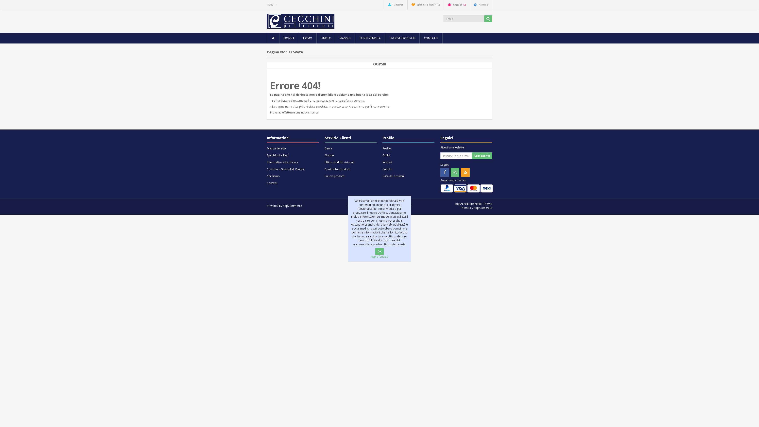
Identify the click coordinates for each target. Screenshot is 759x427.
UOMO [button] (307, 38)
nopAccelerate (483, 208)
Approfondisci (379, 256)
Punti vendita (370, 38)
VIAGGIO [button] (345, 38)
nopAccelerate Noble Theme (473, 204)
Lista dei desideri (393, 176)
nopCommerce (292, 206)
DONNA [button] (289, 38)
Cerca (328, 148)
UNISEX (326, 38)
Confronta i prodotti (337, 169)
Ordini (386, 155)
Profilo (386, 148)
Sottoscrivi (482, 156)
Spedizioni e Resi (277, 155)
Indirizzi (387, 162)
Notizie (329, 155)
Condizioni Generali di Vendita (286, 169)
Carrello (387, 169)
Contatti (431, 38)
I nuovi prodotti (402, 38)
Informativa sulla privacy (282, 162)
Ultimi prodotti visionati (339, 162)
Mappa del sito (276, 148)
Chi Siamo (273, 176)
